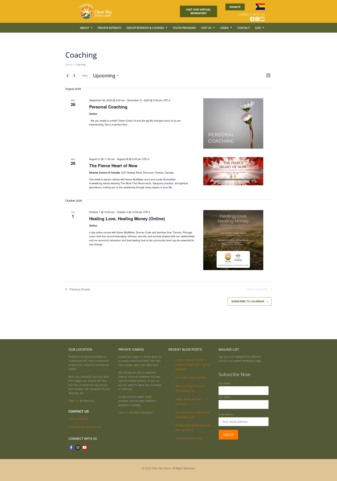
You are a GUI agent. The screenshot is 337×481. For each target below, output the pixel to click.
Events (69, 64)
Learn (224, 27)
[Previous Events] (67, 75)
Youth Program (184, 27)
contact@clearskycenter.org (84, 426)
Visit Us (206, 27)
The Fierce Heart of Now (113, 165)
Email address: (226, 414)
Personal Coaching (108, 107)
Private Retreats (109, 27)
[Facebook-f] (252, 19)
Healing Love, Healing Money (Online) (127, 218)
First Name (224, 383)
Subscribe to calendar (247, 301)
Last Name (224, 397)
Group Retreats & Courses (145, 27)
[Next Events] (74, 75)
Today (85, 75)
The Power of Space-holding (191, 377)
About (84, 27)
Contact (243, 27)
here (76, 400)
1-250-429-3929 (78, 418)
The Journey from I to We (189, 438)
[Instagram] (257, 19)
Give (258, 27)
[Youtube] (262, 19)
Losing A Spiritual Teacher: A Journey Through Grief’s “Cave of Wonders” (193, 364)
